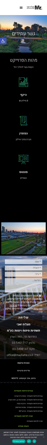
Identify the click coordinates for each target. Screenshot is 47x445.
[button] (3, 41)
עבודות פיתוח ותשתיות (23, 390)
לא (29, 441)
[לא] (44, 437)
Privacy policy (18, 441)
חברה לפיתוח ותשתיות (23, 416)
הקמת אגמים (23, 426)
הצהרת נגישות (23, 362)
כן (34, 441)
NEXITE (15, 378)
